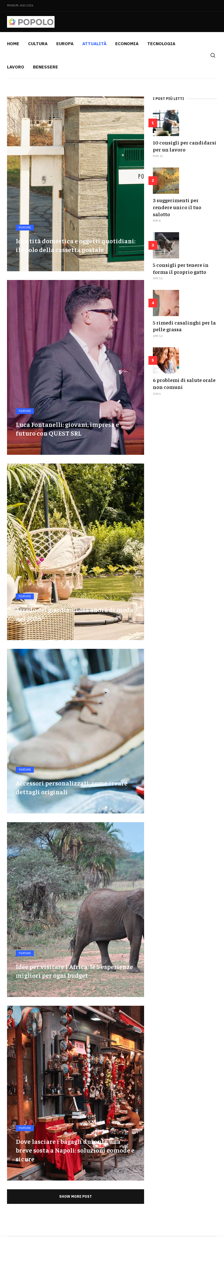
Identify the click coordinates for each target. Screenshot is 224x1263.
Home (13, 43)
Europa (65, 43)
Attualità (94, 43)
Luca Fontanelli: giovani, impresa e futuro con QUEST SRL (67, 428)
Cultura (38, 43)
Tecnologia (161, 43)
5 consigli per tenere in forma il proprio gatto (181, 268)
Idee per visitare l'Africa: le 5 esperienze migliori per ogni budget (74, 970)
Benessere (45, 67)
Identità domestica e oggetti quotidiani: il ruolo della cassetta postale (75, 245)
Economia (127, 43)
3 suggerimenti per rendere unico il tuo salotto (177, 207)
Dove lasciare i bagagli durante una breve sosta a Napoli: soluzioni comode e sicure (75, 1150)
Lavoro (15, 67)
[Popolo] (31, 22)
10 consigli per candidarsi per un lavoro (184, 146)
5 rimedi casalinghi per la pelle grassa (184, 326)
